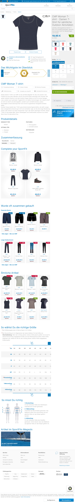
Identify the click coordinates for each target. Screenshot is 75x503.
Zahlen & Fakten (24, 87)
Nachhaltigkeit (24, 459)
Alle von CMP (13, 234)
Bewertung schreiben (65, 465)
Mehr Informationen (25, 497)
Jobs (22, 457)
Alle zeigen (5, 234)
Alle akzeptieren (66, 500)
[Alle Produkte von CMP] (46, 16)
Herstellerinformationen (41, 91)
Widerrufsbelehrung (43, 462)
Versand (40, 471)
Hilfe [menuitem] (72, 1)
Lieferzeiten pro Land (68, 107)
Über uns (23, 455)
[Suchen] (72, 8)
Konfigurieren (51, 500)
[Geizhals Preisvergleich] (59, 474)
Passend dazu (17, 52)
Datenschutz (41, 455)
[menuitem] (58, 4)
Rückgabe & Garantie (8, 462)
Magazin (23, 462)
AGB (39, 457)
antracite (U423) (61, 41)
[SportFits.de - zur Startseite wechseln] (13, 5)
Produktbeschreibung (8, 87)
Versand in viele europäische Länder (17, 57)
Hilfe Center (5, 455)
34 (59, 59)
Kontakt (4, 457)
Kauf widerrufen (6, 464)
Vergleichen (58, 100)
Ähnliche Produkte (33, 52)
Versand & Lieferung (7, 459)
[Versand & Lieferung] (46, 474)
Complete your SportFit (25, 91)
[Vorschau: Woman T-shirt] (3, 16)
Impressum (41, 459)
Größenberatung (59, 62)
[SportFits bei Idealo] (66, 474)
